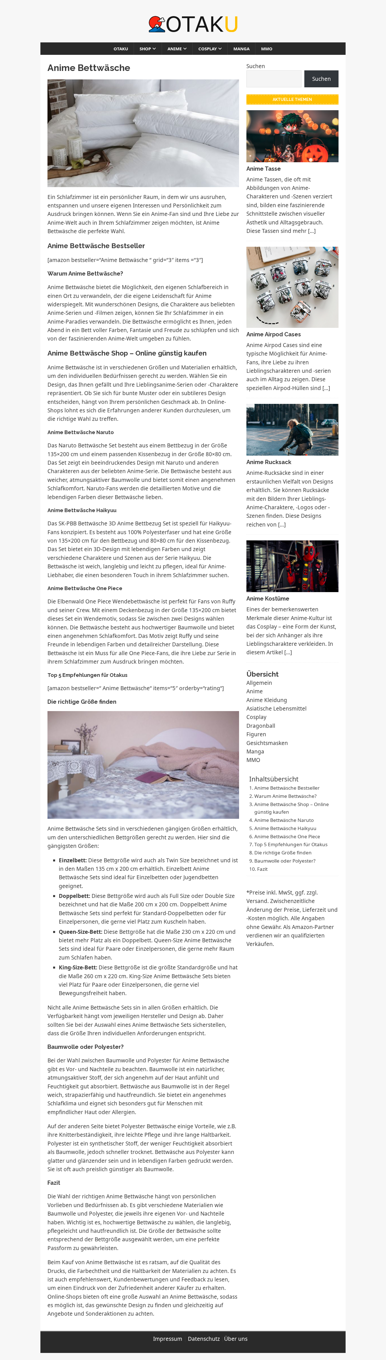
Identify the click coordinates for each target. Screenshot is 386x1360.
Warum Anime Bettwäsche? (285, 796)
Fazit (262, 869)
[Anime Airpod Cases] (292, 323)
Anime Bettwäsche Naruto (284, 820)
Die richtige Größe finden (283, 852)
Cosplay (207, 48)
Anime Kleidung (266, 700)
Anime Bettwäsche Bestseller (287, 788)
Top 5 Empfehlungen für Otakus (291, 844)
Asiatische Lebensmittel (276, 708)
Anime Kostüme (267, 598)
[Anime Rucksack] (292, 451)
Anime (175, 48)
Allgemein (259, 683)
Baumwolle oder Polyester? (284, 860)
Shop (145, 48)
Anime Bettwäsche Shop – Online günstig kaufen (291, 808)
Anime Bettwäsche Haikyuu (285, 828)
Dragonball (260, 725)
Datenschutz (204, 1338)
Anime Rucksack (268, 462)
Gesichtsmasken (267, 743)
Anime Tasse (263, 168)
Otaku (121, 48)
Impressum (167, 1338)
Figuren (256, 734)
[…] (312, 231)
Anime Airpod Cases (273, 334)
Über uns (236, 1338)
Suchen (255, 66)
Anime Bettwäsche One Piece (287, 836)
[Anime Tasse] (292, 157)
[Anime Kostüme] (292, 588)
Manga (241, 48)
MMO (266, 48)
